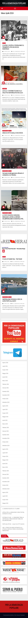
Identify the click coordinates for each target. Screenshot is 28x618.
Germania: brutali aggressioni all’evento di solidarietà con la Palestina (13, 174)
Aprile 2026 (4, 377)
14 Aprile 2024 (7, 177)
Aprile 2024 (4, 463)
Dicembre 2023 (5, 478)
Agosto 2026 (5, 362)
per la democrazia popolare (18, 51)
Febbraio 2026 (5, 384)
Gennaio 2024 (5, 474)
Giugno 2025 (5, 413)
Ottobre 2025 (5, 398)
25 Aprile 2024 (7, 51)
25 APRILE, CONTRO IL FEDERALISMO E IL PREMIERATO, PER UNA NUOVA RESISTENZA (13, 47)
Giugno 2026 (5, 369)
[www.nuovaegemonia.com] (14, 562)
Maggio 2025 (5, 416)
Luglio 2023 (5, 496)
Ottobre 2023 (5, 485)
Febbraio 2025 (5, 427)
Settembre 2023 (5, 488)
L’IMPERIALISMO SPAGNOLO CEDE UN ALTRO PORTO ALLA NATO (12, 300)
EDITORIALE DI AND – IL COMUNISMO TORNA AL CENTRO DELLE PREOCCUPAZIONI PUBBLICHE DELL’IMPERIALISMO (13, 519)
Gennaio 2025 (5, 431)
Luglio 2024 (5, 452)
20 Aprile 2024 (7, 95)
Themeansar (22, 615)
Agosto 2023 (5, 492)
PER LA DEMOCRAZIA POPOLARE (14, 3)
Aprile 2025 (4, 420)
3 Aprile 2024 (7, 261)
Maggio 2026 (5, 373)
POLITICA (10, 130)
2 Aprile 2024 (7, 303)
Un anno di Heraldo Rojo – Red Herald (12, 259)
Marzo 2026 (5, 380)
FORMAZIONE (4, 88)
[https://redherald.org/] (13, 540)
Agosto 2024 (5, 449)
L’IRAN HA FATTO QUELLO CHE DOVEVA (12, 133)
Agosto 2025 (5, 406)
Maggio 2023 (5, 503)
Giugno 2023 (5, 499)
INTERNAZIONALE (5, 130)
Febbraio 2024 (5, 470)
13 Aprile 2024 (7, 221)
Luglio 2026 (5, 366)
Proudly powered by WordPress (8, 615)
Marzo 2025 (5, 424)
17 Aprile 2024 (7, 135)
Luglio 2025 (5, 409)
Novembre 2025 (5, 395)
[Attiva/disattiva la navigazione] (15, 8)
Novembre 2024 (5, 438)
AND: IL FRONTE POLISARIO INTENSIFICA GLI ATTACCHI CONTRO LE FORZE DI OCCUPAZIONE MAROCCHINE (12, 529)
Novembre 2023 (5, 481)
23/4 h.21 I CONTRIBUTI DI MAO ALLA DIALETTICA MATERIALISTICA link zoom (12, 91)
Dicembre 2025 (5, 391)
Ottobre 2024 (5, 442)
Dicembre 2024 (5, 434)
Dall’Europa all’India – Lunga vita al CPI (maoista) (13, 524)
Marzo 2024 (5, 467)
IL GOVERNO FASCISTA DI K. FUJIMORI (11, 508)
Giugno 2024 (5, 456)
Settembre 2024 (5, 445)
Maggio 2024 (5, 460)
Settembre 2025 (5, 402)
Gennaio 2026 (5, 388)
